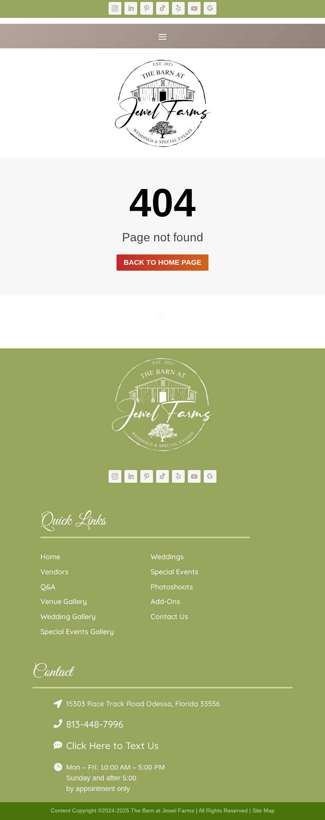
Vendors (54, 571)
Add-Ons (165, 601)
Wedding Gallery (68, 616)
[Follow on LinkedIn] (130, 8)
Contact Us (169, 616)
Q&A (47, 586)
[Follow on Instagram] (115, 8)
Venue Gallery (63, 601)
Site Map (263, 810)
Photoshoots (172, 586)
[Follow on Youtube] (194, 8)
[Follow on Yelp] (178, 8)
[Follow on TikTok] (162, 8)
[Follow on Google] (210, 8)
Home (50, 556)
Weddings (167, 556)
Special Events (175, 571)
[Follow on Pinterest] (146, 8)
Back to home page (162, 262)
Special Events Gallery (77, 631)
